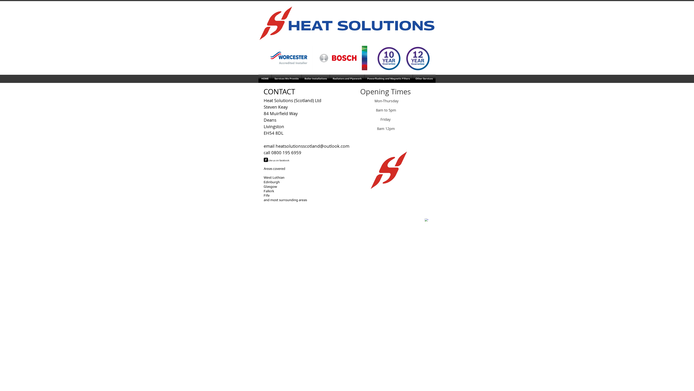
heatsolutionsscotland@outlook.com (312, 146)
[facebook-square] (266, 160)
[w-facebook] (426, 220)
